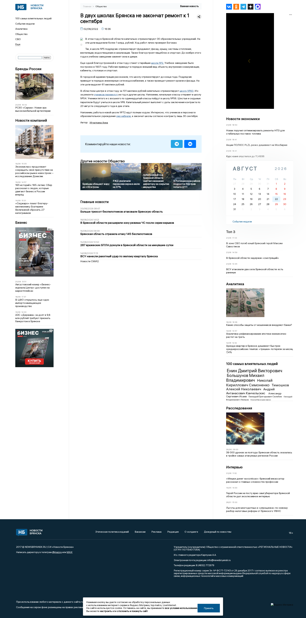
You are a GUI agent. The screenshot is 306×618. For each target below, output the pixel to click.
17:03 (234, 238)
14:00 (23, 312)
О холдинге (191, 531)
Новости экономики (243, 118)
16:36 (234, 322)
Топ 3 (230, 231)
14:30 (234, 488)
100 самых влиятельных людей (33, 18)
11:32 (234, 473)
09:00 (235, 449)
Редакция (173, 531)
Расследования (239, 408)
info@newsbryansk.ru (219, 560)
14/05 (228, 488)
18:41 (234, 139)
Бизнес (21, 223)
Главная (87, 6)
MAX (70, 552)
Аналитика (21, 28)
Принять (209, 608)
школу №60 (186, 90)
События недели (25, 23)
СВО (18, 39)
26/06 (229, 449)
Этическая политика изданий (112, 531)
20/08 (18, 105)
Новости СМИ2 (89, 261)
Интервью (234, 467)
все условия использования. (181, 608)
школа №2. (157, 62)
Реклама (156, 531)
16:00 (24, 105)
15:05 (24, 163)
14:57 (24, 182)
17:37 (24, 297)
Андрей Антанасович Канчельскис (250, 391)
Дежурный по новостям (217, 531)
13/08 (17, 312)
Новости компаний (31, 120)
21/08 (228, 125)
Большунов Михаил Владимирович (245, 378)
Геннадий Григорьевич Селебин (265, 396)
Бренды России (28, 69)
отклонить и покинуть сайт (132, 611)
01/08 (228, 473)
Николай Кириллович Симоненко (249, 382)
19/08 (18, 163)
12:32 (234, 343)
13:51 (24, 281)
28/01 (228, 502)
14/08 (18, 200)
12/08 (228, 343)
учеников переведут (106, 94)
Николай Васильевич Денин (260, 400)
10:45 (234, 264)
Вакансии (140, 531)
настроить (106, 611)
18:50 (234, 125)
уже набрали (123, 116)
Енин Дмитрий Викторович (254, 370)
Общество (21, 34)
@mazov (57, 552)
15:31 (24, 200)
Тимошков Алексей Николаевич (257, 387)
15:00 (234, 502)
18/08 (18, 297)
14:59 (234, 252)
